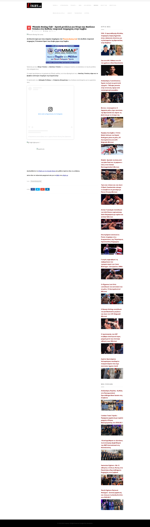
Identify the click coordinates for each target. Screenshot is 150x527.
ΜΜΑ (57, 175)
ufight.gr (65, 175)
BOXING (96, 5)
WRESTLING (113, 5)
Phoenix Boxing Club (70, 39)
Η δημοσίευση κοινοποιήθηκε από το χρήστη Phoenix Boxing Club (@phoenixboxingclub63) (53, 136)
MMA (80, 5)
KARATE (70, 13)
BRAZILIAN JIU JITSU (58, 13)
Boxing (46, 31)
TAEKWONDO (78, 13)
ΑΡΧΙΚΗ (55, 5)
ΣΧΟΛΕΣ (73, 5)
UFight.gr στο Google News (46, 171)
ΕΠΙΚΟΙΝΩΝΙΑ (64, 5)
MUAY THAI (104, 5)
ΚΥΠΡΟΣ (87, 13)
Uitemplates (89, 523)
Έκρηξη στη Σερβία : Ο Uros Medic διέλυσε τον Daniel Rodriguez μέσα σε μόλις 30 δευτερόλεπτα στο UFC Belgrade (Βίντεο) (110, 137)
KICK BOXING (87, 5)
